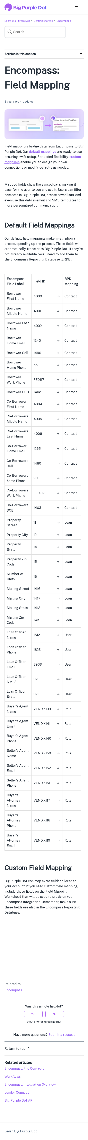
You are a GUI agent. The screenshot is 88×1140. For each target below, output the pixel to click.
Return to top (15, 1049)
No (54, 1014)
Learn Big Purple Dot (17, 20)
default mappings (42, 152)
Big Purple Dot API (19, 1100)
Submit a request (61, 1035)
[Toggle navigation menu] (76, 7)
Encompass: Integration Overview (30, 1084)
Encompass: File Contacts (24, 1068)
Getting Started (43, 20)
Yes (33, 1014)
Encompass (64, 20)
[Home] (26, 7)
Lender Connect (17, 1092)
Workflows (13, 1076)
